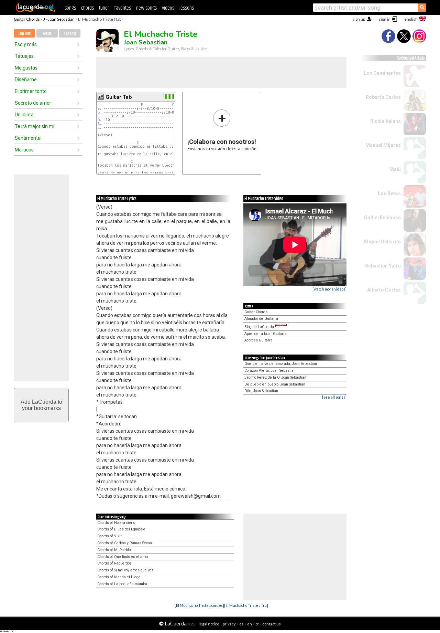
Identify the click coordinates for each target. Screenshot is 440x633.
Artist (47, 33)
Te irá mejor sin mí (34, 126)
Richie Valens (385, 121)
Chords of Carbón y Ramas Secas (124, 543)
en (249, 624)
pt (257, 624)
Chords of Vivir (109, 536)
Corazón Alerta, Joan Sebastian (270, 370)
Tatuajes (24, 56)
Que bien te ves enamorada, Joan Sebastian (280, 363)
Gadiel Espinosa (382, 217)
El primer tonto (31, 91)
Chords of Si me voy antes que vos (125, 570)
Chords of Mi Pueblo (114, 550)
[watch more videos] (329, 289)
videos (168, 8)
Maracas (24, 149)
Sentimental (28, 138)
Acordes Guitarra (258, 340)
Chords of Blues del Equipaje (121, 529)
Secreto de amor (33, 103)
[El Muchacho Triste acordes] (199, 605)
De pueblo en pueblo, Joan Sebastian (274, 384)
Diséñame (26, 79)
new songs (146, 8)
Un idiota (24, 114)
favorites (122, 8)
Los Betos (389, 193)
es (241, 624)
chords (87, 8)
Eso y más (26, 44)
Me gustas (26, 68)
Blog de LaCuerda (265, 327)
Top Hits (24, 33)
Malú (395, 169)
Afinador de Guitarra (261, 318)
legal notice (209, 624)
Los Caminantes (382, 73)
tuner (104, 8)
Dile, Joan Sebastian (261, 391)
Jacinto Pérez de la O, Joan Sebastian (275, 377)
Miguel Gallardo (382, 241)
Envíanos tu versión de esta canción (221, 129)
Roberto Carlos (383, 97)
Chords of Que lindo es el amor (122, 557)
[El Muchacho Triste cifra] (246, 605)
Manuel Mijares (383, 145)
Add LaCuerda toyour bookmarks (41, 405)
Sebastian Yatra (383, 265)
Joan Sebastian (61, 19)
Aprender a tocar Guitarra (265, 333)
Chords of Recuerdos (114, 563)
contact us (271, 624)
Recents (70, 33)
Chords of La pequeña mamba (122, 584)
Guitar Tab (119, 97)
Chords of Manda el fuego (118, 577)
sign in (384, 19)
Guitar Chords (27, 19)
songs (70, 8)
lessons (186, 8)
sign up (358, 19)
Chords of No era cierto (116, 522)
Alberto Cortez (384, 290)
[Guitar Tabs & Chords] (36, 11)
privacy (229, 624)
